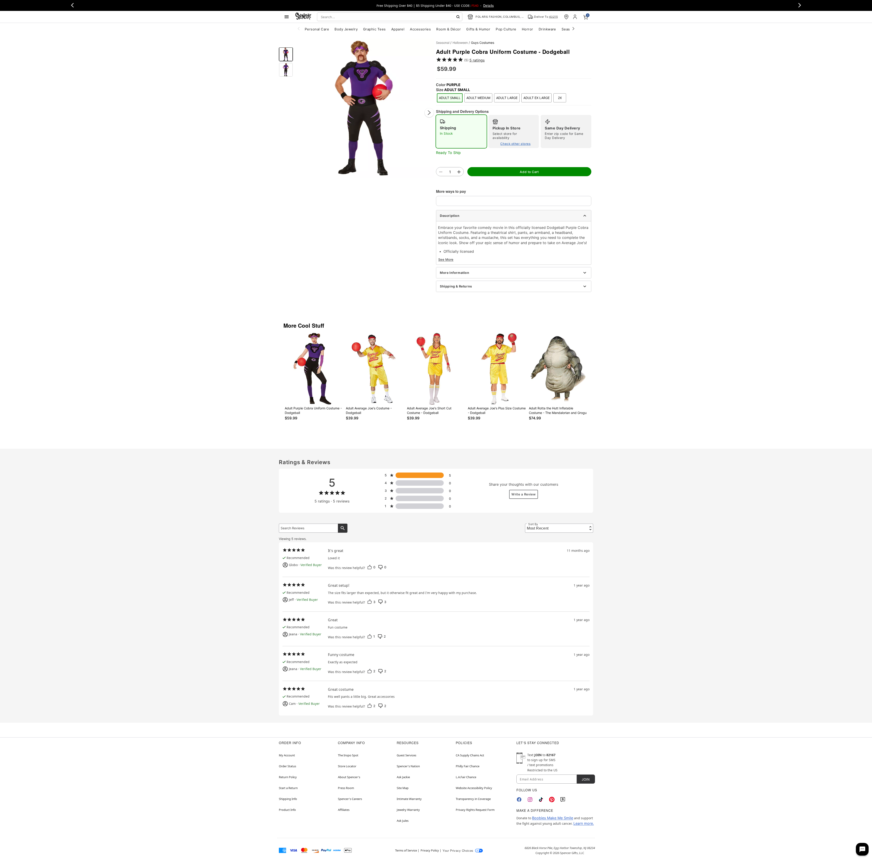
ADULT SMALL (450, 98)
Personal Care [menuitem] (317, 29)
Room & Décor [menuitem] (448, 29)
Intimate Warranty (409, 799)
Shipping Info (288, 799)
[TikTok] (541, 799)
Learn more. (583, 823)
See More (445, 259)
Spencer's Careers (350, 799)
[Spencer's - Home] (303, 16)
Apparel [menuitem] (397, 29)
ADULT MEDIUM (478, 98)
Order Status (287, 766)
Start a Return (288, 788)
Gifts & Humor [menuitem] (478, 29)
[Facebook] (519, 799)
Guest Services (406, 755)
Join (586, 779)
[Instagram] (530, 799)
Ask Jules (403, 821)
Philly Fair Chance (467, 766)
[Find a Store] (566, 17)
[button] (364, 108)
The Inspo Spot (348, 755)
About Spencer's (349, 777)
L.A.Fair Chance (466, 777)
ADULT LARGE (507, 98)
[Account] (575, 17)
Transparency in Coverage (473, 799)
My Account (287, 755)
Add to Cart (529, 172)
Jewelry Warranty (408, 810)
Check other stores (515, 144)
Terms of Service (406, 850)
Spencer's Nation (408, 766)
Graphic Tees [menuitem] (374, 29)
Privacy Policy (430, 850)
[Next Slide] (429, 112)
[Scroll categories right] (573, 28)
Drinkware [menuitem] (547, 29)
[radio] (461, 131)
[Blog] (562, 799)
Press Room (346, 788)
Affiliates (343, 810)
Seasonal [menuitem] (569, 29)
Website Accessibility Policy (474, 788)
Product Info (287, 810)
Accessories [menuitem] (420, 29)
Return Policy (288, 777)
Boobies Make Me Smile (552, 818)
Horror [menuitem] (527, 29)
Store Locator (347, 766)
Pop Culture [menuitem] (506, 29)
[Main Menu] (286, 17)
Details (488, 5)
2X (560, 98)
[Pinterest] (552, 799)
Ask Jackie (403, 777)
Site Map (403, 788)
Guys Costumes (482, 43)
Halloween (460, 43)
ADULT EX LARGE (536, 98)
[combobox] (389, 17)
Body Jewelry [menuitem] (346, 29)
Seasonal (442, 43)
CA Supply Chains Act (470, 755)
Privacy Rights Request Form (475, 810)
